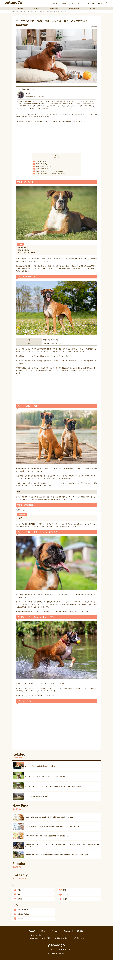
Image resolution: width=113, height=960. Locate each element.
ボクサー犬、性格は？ (41, 161)
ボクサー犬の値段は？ (41, 168)
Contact (66, 931)
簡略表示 (56, 157)
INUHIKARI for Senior (61, 938)
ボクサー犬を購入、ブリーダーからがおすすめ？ (49, 171)
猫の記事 (36, 8)
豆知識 (20, 899)
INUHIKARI (45, 938)
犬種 (32, 11)
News (72, 3)
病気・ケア (21, 894)
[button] (33, 890)
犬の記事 (20, 8)
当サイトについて (47, 949)
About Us (64, 3)
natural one (33, 938)
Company (55, 931)
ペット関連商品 (53, 8)
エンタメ (92, 8)
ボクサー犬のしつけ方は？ (42, 166)
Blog (79, 3)
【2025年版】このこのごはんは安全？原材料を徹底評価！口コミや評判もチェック (49, 817)
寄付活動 (100, 3)
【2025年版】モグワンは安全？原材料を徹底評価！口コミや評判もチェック (47, 836)
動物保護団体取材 (74, 8)
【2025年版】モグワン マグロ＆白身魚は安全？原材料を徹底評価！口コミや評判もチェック (52, 826)
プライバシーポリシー (58, 949)
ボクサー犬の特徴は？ (41, 164)
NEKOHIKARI (79, 938)
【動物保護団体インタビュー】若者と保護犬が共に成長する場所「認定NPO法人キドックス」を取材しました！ (57, 854)
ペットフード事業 (89, 3)
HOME (55, 3)
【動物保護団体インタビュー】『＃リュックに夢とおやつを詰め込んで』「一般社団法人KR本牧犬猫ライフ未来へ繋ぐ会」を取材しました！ (62, 845)
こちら (52, 695)
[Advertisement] (56, 137)
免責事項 (67, 949)
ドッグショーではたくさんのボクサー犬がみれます (49, 173)
